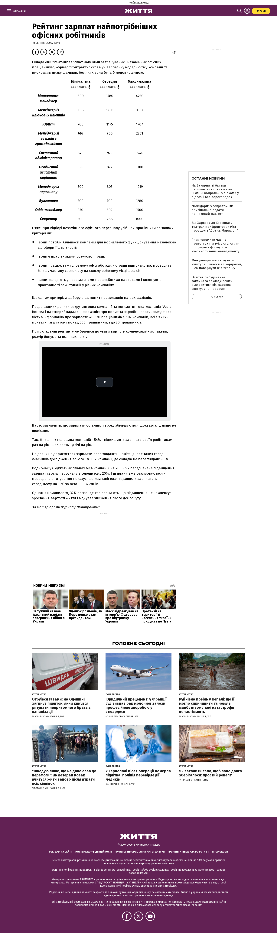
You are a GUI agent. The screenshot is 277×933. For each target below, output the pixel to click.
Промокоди (220, 851)
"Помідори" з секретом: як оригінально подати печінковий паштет (212, 210)
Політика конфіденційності (93, 851)
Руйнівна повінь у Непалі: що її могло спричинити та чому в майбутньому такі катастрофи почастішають (206, 705)
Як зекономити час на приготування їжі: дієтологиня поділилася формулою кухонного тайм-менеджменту (216, 245)
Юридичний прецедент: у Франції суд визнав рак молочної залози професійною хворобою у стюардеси (136, 705)
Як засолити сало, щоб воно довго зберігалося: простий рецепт (210, 773)
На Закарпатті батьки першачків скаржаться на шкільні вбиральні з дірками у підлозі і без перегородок (215, 191)
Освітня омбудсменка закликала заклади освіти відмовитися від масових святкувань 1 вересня (212, 283)
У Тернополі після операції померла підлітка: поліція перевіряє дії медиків (138, 775)
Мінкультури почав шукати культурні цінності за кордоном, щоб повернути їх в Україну (217, 264)
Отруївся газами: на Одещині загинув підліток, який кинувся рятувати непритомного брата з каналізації (61, 705)
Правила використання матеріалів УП (140, 851)
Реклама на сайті (60, 851)
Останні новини (208, 178)
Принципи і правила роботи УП (188, 851)
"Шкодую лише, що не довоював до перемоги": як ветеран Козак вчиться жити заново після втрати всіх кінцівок (64, 777)
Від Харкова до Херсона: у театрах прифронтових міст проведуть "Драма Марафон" (215, 226)
